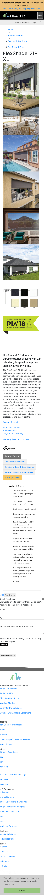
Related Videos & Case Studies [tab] (19, 467)
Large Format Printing (13, 433)
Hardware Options (11, 427)
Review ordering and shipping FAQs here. (22, 8)
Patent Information (11, 422)
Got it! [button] (22, 891)
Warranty (7, 439)
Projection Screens (8, 688)
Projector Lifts (6, 693)
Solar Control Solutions (11, 708)
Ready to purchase (20, 439)
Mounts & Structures (9, 698)
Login (34, 22)
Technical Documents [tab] (15, 461)
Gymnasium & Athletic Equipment (15, 713)
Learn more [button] (9, 884)
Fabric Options (9, 430)
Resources (26, 22)
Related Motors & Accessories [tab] (19, 472)
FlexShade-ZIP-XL (16, 47)
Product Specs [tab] (12, 456)
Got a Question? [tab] (12, 477)
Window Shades (7, 703)
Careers (16, 22)
